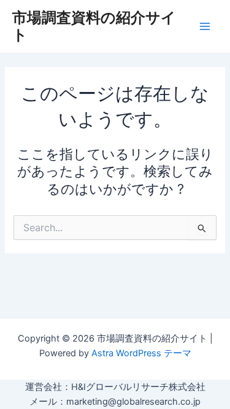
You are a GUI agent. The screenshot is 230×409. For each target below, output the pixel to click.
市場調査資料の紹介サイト (94, 26)
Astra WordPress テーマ (141, 353)
